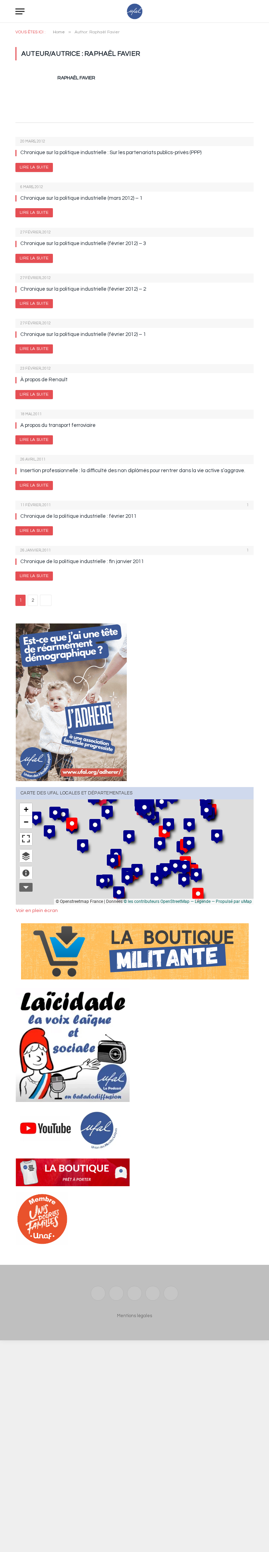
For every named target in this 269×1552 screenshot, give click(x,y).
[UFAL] (135, 11)
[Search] (250, 11)
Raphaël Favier (76, 77)
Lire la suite (34, 167)
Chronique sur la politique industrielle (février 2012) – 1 (83, 334)
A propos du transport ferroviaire (58, 425)
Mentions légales (134, 1315)
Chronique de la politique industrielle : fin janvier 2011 (82, 561)
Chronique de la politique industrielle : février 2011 (78, 516)
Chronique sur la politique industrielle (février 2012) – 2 (83, 289)
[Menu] (20, 11)
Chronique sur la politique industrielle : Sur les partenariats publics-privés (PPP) (110, 152)
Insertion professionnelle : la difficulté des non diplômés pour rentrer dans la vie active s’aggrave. (132, 470)
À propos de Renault (44, 379)
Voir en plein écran (37, 910)
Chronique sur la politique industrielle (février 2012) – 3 (83, 243)
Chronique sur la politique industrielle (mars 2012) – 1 (81, 198)
